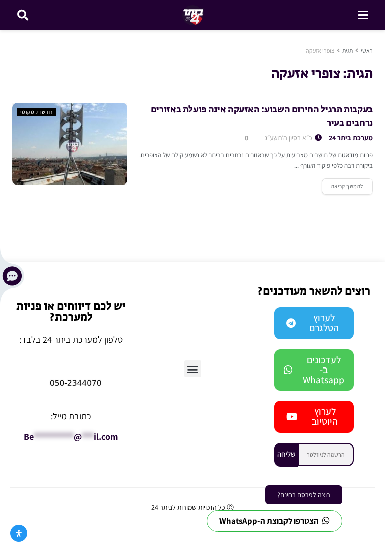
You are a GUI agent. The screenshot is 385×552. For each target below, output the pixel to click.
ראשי (367, 50)
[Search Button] (22, 15)
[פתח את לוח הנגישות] (18, 533)
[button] (192, 368)
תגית (347, 50)
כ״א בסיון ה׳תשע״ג (289, 137)
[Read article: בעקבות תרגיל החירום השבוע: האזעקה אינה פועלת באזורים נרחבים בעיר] (69, 144)
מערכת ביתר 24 (351, 137)
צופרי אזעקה (320, 50)
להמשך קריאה (342, 184)
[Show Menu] (363, 15)
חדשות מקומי (36, 111)
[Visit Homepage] (193, 15)
